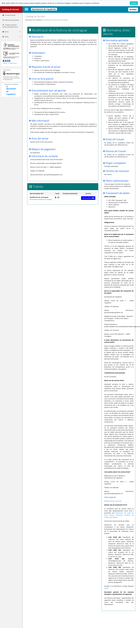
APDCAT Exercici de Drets (113, 501)
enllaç (106, 588)
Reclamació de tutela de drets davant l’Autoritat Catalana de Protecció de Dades (119, 515)
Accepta (134, 3)
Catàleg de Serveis (10, 9)
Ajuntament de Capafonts (33, 20)
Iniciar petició (87, 198)
